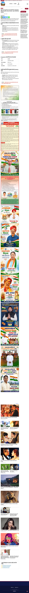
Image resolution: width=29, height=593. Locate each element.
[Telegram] (5, 17)
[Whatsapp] (9, 17)
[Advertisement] (10, 398)
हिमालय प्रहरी (15, 589)
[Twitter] (7, 17)
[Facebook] (3, 17)
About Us (12, 587)
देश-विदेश (15, 3)
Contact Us (16, 587)
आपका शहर (10, 3)
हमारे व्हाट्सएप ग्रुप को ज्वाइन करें (7, 565)
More (18, 4)
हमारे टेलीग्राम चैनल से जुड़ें (6, 567)
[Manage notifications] (27, 591)
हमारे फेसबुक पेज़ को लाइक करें (6, 566)
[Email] (1, 17)
